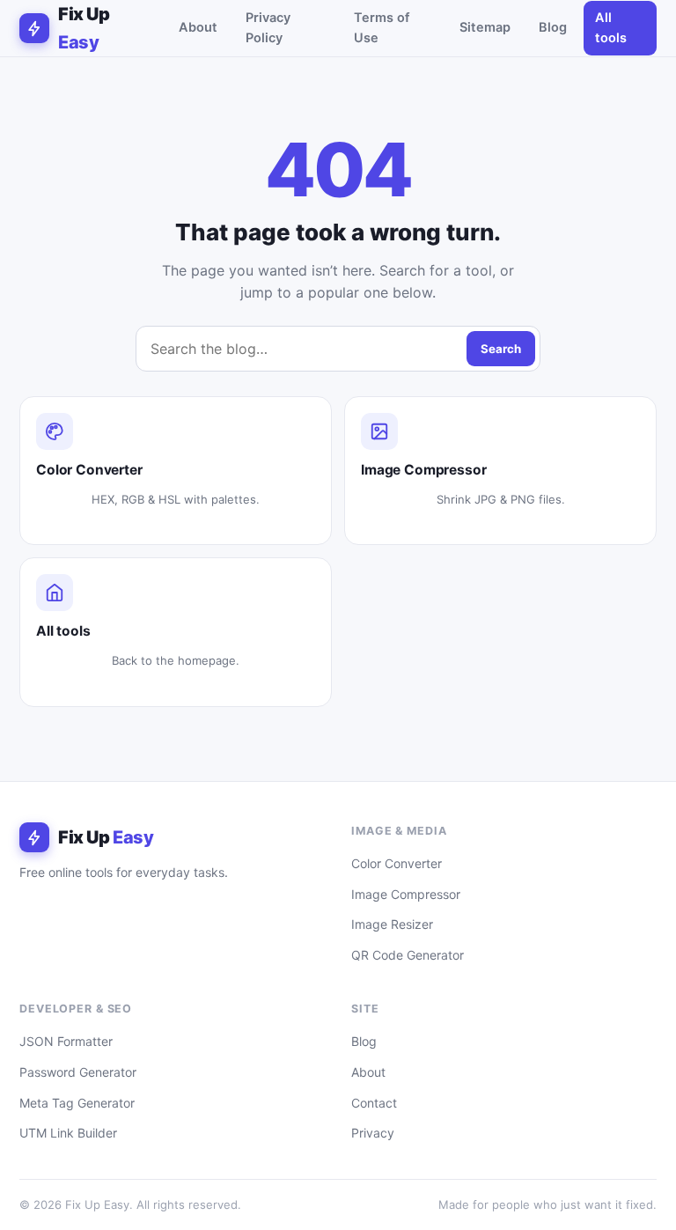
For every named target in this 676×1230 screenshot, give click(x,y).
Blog (553, 27)
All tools (611, 28)
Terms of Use (381, 28)
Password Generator (77, 1071)
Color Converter (396, 863)
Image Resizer (392, 924)
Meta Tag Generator (77, 1102)
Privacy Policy (268, 28)
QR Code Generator (407, 954)
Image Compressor (405, 894)
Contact (374, 1102)
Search (501, 349)
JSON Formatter (66, 1041)
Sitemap (485, 27)
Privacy (372, 1132)
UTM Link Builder (68, 1132)
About (198, 27)
